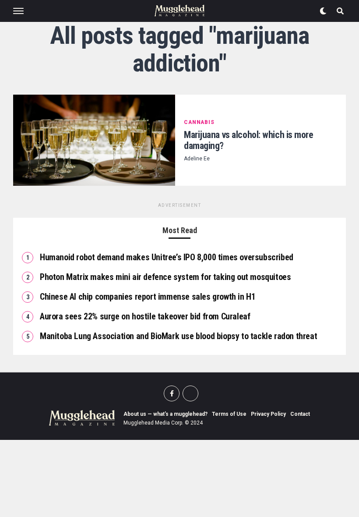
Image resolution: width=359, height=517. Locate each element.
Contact (300, 414)
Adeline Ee (197, 159)
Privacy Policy (268, 414)
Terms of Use (229, 414)
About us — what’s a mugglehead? (165, 414)
